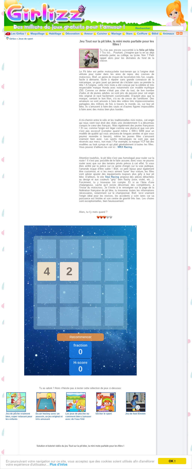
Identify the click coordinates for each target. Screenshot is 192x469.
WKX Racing (125, 147)
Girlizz (50, 13)
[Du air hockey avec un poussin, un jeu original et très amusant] (46, 411)
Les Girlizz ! (18, 33)
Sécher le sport (103, 413)
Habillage (55, 33)
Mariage (116, 33)
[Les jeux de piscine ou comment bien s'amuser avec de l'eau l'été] (75, 411)
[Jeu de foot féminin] (135, 411)
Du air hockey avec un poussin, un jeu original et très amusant (49, 416)
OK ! (172, 461)
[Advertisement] (42, 66)
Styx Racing (112, 176)
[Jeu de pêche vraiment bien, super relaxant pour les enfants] (16, 411)
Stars (129, 33)
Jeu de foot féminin (135, 413)
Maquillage (38, 33)
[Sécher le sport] (105, 411)
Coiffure (142, 33)
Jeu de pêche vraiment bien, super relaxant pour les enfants (19, 416)
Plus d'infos (58, 464)
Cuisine (102, 33)
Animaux (168, 33)
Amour (88, 33)
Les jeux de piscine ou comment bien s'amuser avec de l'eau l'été (78, 416)
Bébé (155, 33)
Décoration (73, 33)
